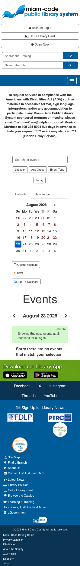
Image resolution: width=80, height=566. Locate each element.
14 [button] (49, 231)
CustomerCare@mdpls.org (33, 122)
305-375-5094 (31, 126)
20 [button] (43, 237)
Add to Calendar (27, 282)
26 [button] (18, 217)
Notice (9, 553)
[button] (14, 315)
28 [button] (31, 217)
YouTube (51, 395)
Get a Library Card (42, 36)
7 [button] (49, 224)
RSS (19, 273)
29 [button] (37, 217)
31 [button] (49, 217)
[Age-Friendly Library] (20, 445)
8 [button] (55, 224)
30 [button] (43, 217)
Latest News (16, 479)
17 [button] (24, 237)
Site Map (13, 457)
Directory (8, 558)
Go (70, 56)
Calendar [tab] (21, 194)
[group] (40, 228)
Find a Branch (17, 462)
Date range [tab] (42, 194)
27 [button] (24, 217)
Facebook (22, 385)
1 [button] (55, 217)
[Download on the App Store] (15, 374)
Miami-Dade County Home (18, 535)
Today (39, 180)
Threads (29, 395)
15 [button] (55, 231)
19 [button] (37, 237)
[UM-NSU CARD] (60, 429)
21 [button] (49, 237)
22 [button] (55, 237)
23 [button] (18, 244)
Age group (37, 169)
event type (57, 169)
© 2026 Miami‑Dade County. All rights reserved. (40, 529)
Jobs (6, 563)
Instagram (57, 385)
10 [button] (24, 231)
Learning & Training (20, 502)
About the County (13, 549)
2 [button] (18, 224)
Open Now (41, 44)
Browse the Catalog (20, 495)
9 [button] (18, 231)
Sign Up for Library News (42, 407)
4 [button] (31, 224)
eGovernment (16, 512)
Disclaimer (9, 544)
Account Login (41, 28)
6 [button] (43, 224)
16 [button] (18, 237)
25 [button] (31, 244)
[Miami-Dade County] (40, 520)
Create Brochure (27, 265)
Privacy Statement (13, 539)
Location (20, 169)
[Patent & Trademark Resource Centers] (60, 417)
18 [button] (31, 237)
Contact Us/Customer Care (25, 473)
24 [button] (24, 244)
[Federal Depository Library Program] (20, 417)
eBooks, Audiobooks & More (26, 507)
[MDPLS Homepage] (40, 11)
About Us (13, 468)
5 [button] (37, 224)
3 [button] (24, 224)
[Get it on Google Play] (46, 374)
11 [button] (31, 231)
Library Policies (17, 485)
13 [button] (43, 231)
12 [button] (37, 231)
